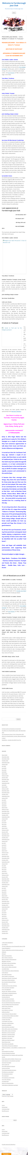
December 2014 (5, 901)
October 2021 (5, 781)
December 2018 (5, 811)
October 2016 (5, 860)
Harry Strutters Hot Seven (8, 999)
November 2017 (5, 835)
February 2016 (5, 875)
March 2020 (4, 787)
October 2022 (5, 760)
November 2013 (5, 925)
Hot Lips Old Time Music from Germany (11, 1002)
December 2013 (5, 924)
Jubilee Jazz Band (5, 1012)
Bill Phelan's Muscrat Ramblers (9, 963)
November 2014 (5, 903)
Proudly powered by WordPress (8, 1144)
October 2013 (5, 927)
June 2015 (4, 890)
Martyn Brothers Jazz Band (8, 1027)
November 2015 (5, 880)
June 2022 (4, 768)
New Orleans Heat (6, 1042)
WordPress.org (5, 1111)
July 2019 (4, 800)
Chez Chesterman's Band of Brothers (10, 970)
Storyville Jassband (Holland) (8, 1066)
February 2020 (5, 788)
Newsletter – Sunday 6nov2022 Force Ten (11, 740)
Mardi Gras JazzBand (6, 1025)
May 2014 (4, 914)
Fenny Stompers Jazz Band (8, 987)
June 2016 (4, 867)
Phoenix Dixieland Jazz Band (8, 1053)
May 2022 (4, 770)
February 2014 (5, 920)
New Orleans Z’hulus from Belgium (10, 1045)
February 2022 (5, 775)
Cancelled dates (5, 969)
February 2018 (5, 830)
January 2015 (5, 899)
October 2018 (5, 815)
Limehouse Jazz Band (7, 1017)
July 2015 (4, 888)
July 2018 (4, 820)
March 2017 (4, 850)
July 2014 (4, 910)
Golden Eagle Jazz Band (7, 995)
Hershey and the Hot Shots (8, 1000)
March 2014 (4, 918)
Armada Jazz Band (21, 591)
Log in (3, 1105)
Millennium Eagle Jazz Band (8, 1040)
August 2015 (5, 886)
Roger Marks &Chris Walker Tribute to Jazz (11, 1059)
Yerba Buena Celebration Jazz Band (10, 1085)
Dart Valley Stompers (7, 974)
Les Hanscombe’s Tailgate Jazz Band (10, 1015)
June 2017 (4, 845)
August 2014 (5, 909)
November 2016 (5, 858)
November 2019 (5, 792)
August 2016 (5, 864)
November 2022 (5, 758)
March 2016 (4, 873)
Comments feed (5, 1109)
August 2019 (5, 798)
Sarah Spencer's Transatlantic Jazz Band (11, 1060)
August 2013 (5, 931)
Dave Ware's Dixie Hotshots (8, 980)
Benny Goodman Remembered (9, 959)
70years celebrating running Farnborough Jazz (12, 950)
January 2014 (5, 922)
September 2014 (5, 907)
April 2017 (4, 849)
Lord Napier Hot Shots (7, 1021)
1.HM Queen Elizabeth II (7, 942)
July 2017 (4, 843)
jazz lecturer (11, 72)
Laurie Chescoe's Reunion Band (9, 1014)
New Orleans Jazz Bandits (7, 1044)
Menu (14, 12)
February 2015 (5, 897)
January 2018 (5, 832)
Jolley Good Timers (6, 1008)
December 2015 (5, 879)
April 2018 (4, 826)
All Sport (4, 954)
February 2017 (5, 852)
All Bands (4, 952)
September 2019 (5, 796)
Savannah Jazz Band (6, 1062)
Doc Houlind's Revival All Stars (9, 982)
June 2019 (4, 802)
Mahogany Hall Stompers (8, 1023)
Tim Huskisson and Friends (8, 1077)
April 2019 (4, 805)
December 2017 (5, 834)
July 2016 (4, 865)
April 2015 (4, 894)
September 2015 (5, 884)
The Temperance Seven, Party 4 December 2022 (13, 734)
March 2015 (4, 895)
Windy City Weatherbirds (7, 1083)
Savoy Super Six (5, 1064)
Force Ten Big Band (6, 989)
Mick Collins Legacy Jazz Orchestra (10, 1029)
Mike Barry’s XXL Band (7, 1038)
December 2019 (5, 790)
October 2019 (5, 794)
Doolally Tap (5, 984)
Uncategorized (5, 1081)
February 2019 (5, 809)
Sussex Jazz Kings (6, 1068)
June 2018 (4, 822)
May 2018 (4, 824)
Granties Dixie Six (6, 997)
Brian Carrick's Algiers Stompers (9, 967)
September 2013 (5, 929)
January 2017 (5, 854)
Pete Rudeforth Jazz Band (8, 1051)
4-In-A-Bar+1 (5, 944)
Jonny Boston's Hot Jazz (7, 1010)
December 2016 (5, 856)
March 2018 (4, 828)
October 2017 (5, 837)
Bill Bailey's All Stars (6, 961)
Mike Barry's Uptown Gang (8, 1036)
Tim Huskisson (5, 1075)
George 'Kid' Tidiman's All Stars (9, 991)
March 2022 (4, 773)
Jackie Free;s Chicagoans (7, 1006)
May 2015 (4, 892)
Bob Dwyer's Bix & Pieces (7, 965)
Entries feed (4, 1107)
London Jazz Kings (6, 1019)
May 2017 (4, 847)
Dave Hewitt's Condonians (8, 976)
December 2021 (5, 779)
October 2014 (5, 905)
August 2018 (5, 818)
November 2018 (5, 813)
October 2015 (5, 882)
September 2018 (5, 817)
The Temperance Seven (7, 1074)
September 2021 (5, 783)
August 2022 (5, 764)
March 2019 (4, 807)
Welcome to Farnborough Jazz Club (14, 4)
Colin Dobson (5, 972)
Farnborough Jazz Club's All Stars (9, 985)
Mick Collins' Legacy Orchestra (9, 1030)
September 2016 (5, 862)
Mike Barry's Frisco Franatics (8, 1032)
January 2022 (5, 777)
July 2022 (4, 766)
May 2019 (4, 803)
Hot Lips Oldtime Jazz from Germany (10, 1004)
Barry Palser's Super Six (7, 957)
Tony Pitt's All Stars (6, 1079)
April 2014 (4, 916)
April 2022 (4, 772)
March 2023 (4, 755)
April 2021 (4, 785)
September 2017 (5, 839)
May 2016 (4, 869)
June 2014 (4, 912)
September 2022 (5, 762)
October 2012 (5, 933)
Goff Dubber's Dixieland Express (9, 993)
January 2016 (5, 877)
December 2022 (5, 757)
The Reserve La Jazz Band (7, 1072)
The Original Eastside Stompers (9, 1070)
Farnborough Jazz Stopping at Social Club (11, 728)
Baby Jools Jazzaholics (7, 955)
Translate (11, 1096)
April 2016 (4, 871)
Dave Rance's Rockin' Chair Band (9, 978)
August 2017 (5, 841)
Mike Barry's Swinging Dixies (8, 1034)
